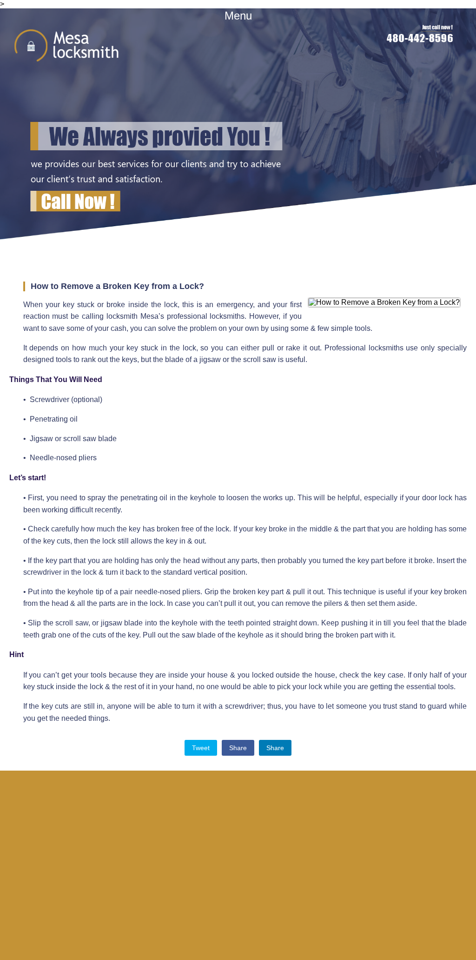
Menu (238, 15)
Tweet (201, 748)
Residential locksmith (261, 874)
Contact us (255, 884)
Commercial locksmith (261, 877)
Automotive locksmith (261, 880)
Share (238, 748)
